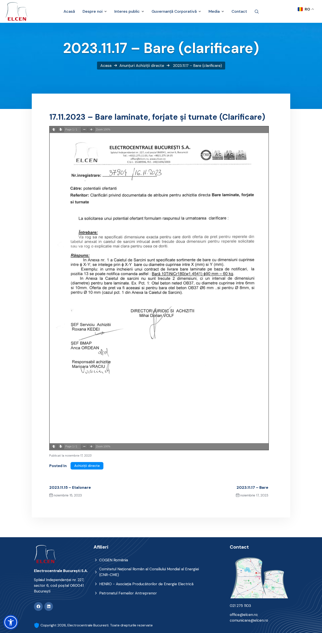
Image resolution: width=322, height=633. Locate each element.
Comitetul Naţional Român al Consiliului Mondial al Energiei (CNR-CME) (149, 572)
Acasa (105, 65)
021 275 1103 (240, 605)
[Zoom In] (91, 129)
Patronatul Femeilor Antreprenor (128, 593)
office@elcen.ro (243, 614)
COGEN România (113, 560)
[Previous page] (53, 129)
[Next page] (60, 129)
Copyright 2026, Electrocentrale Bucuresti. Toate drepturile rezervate (97, 625)
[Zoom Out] (84, 129)
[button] (10, 622)
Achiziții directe (150, 65)
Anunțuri (127, 65)
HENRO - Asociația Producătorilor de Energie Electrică (146, 583)
